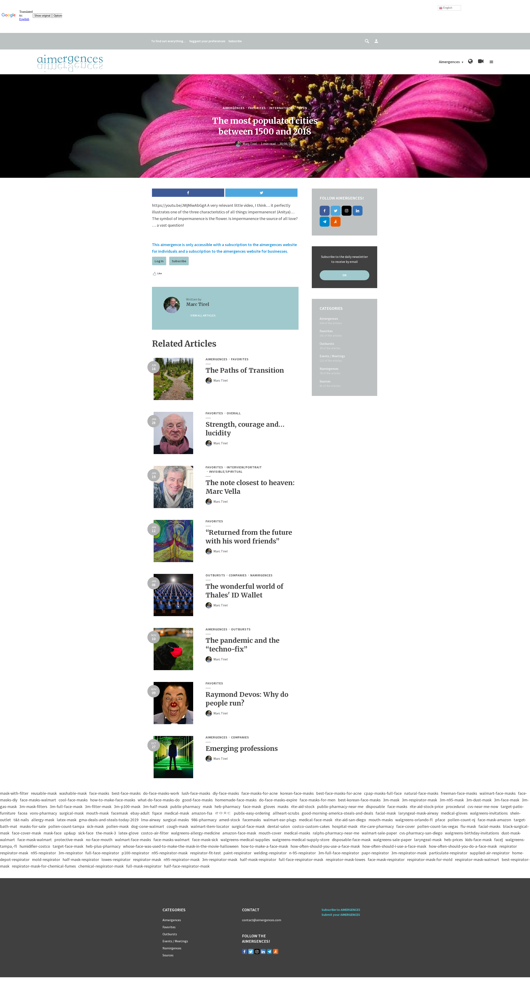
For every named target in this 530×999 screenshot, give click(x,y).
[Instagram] (347, 211)
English (447, 7)
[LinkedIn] (358, 211)
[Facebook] (325, 211)
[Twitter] (336, 211)
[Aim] (336, 222)
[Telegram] (325, 222)
